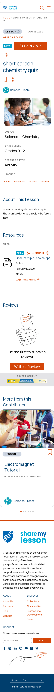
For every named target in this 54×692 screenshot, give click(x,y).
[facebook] (4, 648)
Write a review (13, 37)
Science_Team (20, 90)
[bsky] (36, 648)
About (7, 181)
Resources (19, 181)
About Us (8, 601)
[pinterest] (20, 648)
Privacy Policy (34, 686)
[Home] (10, 8)
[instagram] (9, 648)
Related (45, 181)
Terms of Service (18, 686)
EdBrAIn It (32, 46)
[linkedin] (15, 648)
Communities (34, 606)
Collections (33, 601)
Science (11, 136)
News (30, 619)
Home (6, 17)
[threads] (31, 648)
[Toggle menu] (48, 7)
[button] (21, 511)
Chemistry (30, 136)
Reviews (33, 181)
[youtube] (26, 648)
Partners (8, 606)
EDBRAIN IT (38, 253)
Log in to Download (26, 279)
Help (5, 611)
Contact (7, 615)
